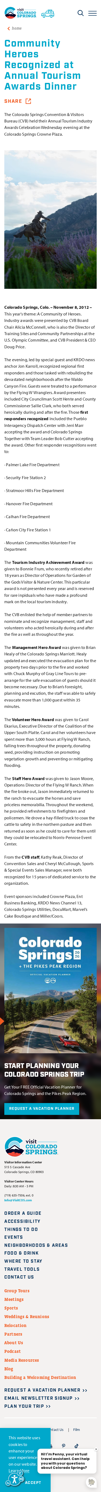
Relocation (15, 1325)
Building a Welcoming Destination (40, 1377)
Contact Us (19, 1277)
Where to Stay (23, 1261)
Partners (13, 1334)
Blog (8, 1368)
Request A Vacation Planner (41, 1108)
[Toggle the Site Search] (81, 12)
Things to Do (21, 1230)
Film (76, 1429)
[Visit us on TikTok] (76, 1445)
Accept (33, 1482)
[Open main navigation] (92, 12)
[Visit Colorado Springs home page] (20, 13)
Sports (11, 1307)
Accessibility (22, 1221)
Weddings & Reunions (26, 1316)
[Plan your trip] (47, 12)
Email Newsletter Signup (38, 1398)
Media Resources (21, 1360)
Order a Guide (23, 1213)
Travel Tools (22, 1269)
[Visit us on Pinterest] (63, 1445)
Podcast (12, 1351)
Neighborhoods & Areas (36, 1245)
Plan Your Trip (24, 1406)
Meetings (14, 1299)
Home (17, 28)
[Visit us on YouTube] (50, 1445)
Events (13, 1237)
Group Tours (17, 1290)
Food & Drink (21, 1253)
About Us (13, 1342)
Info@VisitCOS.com (18, 1200)
